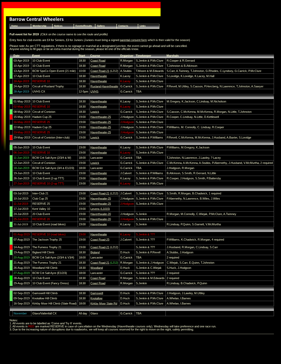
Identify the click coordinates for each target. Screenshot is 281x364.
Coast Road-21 (99, 70)
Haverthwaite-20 (100, 214)
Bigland (95, 252)
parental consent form (133, 40)
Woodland (96, 267)
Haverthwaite (98, 76)
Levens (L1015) (100, 208)
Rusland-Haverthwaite (104, 86)
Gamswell (96, 293)
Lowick (94, 111)
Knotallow (96, 298)
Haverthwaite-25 (100, 116)
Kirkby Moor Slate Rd (103, 303)
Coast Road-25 (99, 239)
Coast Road (97, 60)
